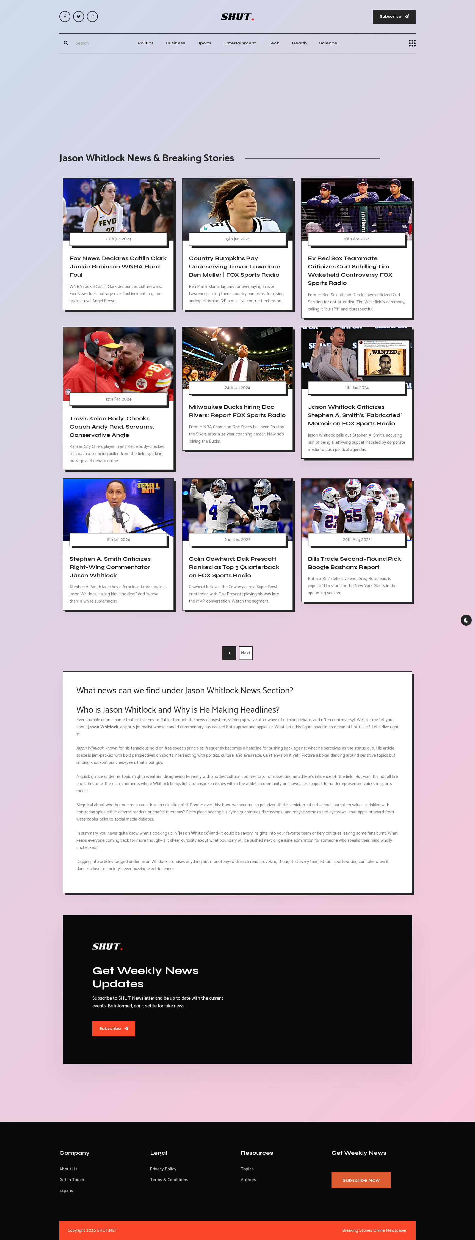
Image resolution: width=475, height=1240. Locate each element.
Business (175, 43)
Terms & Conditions (169, 1180)
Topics (247, 1169)
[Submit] (66, 43)
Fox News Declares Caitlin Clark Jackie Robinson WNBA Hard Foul (118, 266)
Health (299, 43)
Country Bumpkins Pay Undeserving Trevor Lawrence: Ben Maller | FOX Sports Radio (235, 266)
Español (66, 1190)
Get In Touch (71, 1180)
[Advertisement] (237, 97)
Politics (145, 43)
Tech (274, 43)
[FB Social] (64, 16)
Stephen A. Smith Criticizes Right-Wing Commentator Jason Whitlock (110, 567)
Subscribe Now (361, 1180)
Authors (248, 1180)
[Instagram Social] (92, 16)
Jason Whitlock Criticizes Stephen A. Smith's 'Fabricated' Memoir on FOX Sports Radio (355, 415)
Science (328, 43)
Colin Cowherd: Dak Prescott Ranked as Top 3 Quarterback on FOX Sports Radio (234, 567)
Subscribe (391, 16)
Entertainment (239, 43)
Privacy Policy (163, 1169)
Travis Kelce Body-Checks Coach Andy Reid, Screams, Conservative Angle (112, 426)
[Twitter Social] (78, 16)
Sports (204, 43)
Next (246, 653)
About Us (68, 1169)
